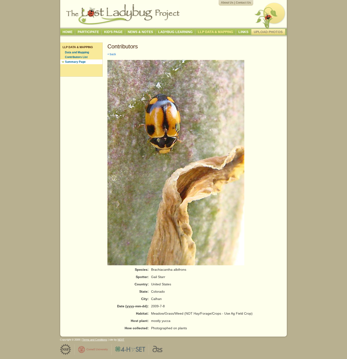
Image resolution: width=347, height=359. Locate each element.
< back (111, 54)
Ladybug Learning (175, 32)
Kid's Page (113, 32)
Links (243, 32)
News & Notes (140, 32)
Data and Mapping (77, 52)
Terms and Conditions (94, 339)
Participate (88, 32)
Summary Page (75, 61)
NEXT (121, 339)
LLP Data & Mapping (215, 32)
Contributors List (76, 57)
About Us (227, 2)
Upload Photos (268, 32)
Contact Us (243, 2)
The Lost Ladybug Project (122, 14)
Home (67, 32)
